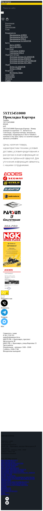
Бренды (8, 25)
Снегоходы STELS (17, 53)
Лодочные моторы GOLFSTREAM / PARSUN (18, 473)
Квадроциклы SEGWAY (19, 37)
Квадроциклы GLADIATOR (20, 41)
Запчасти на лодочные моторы (14, 485)
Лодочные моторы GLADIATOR (22, 57)
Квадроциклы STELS (18, 39)
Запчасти (8, 79)
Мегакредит (6, 488)
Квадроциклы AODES (18, 35)
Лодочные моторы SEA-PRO (21, 63)
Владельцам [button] (9, 23)
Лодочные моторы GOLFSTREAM (23, 61)
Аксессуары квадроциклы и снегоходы (18, 477)
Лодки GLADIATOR (17, 67)
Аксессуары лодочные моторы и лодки (18, 479)
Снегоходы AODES (17, 51)
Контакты (5, 494)
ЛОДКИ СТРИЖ (6, 474)
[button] (3, 19)
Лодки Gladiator (8, 476)
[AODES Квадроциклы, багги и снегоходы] (13, 175)
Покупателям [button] (10, 27)
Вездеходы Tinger (16, 73)
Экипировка (10, 77)
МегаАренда (6, 489)
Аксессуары (9, 75)
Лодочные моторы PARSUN (20, 59)
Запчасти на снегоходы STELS (14, 483)
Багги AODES (15, 45)
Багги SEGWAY (16, 47)
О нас (7, 29)
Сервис (8, 81)
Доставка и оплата (9, 491)
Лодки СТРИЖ (15, 69)
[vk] (7, 500)
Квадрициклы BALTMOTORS (12, 463)
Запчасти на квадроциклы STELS (15, 482)
